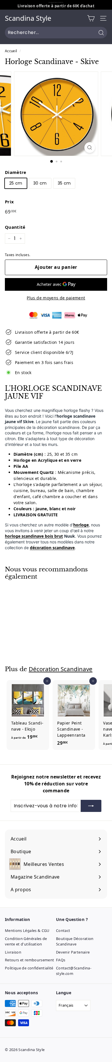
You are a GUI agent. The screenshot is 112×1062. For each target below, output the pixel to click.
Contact (63, 930)
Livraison (13, 952)
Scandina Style (28, 18)
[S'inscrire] (91, 806)
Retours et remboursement (29, 959)
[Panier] (91, 18)
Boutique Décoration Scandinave (75, 941)
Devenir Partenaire (73, 952)
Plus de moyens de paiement (56, 298)
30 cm (40, 183)
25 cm (15, 183)
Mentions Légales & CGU (27, 930)
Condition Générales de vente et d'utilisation (26, 941)
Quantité (15, 227)
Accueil (11, 50)
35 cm (64, 183)
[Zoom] (89, 147)
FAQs (60, 959)
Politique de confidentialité (29, 968)
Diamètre (15, 172)
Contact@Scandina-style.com (73, 970)
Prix (9, 201)
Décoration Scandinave (60, 669)
